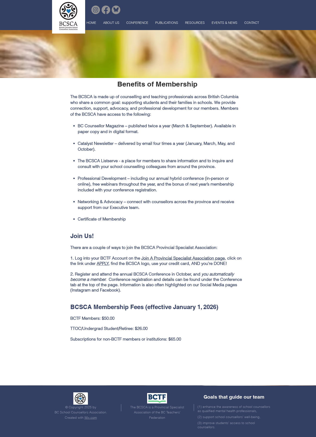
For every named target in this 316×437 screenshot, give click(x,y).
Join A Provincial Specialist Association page (183, 258)
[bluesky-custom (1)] (116, 10)
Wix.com (90, 417)
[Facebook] (106, 10)
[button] (111, 22)
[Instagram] (95, 10)
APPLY (103, 263)
